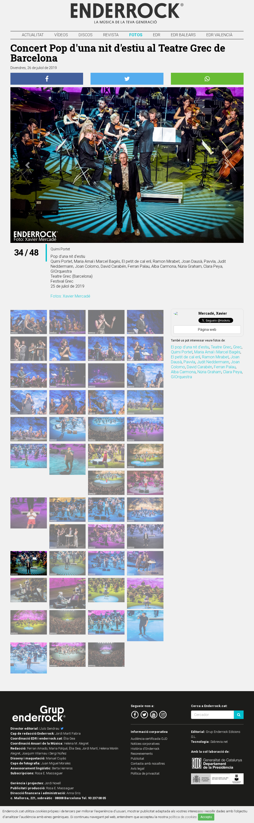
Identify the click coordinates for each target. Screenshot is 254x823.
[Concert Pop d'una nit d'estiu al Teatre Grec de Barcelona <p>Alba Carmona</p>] (145, 456)
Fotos (135, 35)
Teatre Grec (221, 347)
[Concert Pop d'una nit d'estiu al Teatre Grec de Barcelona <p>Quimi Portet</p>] (28, 563)
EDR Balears (183, 35)
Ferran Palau (225, 367)
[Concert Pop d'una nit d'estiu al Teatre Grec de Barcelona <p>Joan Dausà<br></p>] (106, 622)
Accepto (206, 817)
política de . (183, 817)
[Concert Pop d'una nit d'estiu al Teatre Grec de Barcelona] (28, 322)
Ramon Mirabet (215, 357)
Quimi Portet (181, 352)
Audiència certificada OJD (149, 739)
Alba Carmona (183, 372)
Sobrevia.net (219, 742)
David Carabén (199, 367)
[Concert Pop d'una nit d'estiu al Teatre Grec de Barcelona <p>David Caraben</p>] (145, 429)
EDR (156, 35)
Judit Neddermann (213, 362)
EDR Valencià (219, 35)
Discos (86, 35)
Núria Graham (209, 372)
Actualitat (33, 35)
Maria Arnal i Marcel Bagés (217, 352)
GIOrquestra (181, 376)
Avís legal (137, 768)
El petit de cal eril (185, 357)
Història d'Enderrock (145, 748)
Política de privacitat (145, 773)
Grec (237, 347)
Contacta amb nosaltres (148, 763)
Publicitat (137, 758)
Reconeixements (142, 753)
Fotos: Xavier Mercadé (70, 296)
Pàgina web (207, 330)
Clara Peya (232, 372)
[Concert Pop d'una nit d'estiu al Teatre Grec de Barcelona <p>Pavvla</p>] (106, 536)
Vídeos (61, 35)
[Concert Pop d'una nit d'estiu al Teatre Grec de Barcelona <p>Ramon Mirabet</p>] (145, 596)
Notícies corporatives (145, 744)
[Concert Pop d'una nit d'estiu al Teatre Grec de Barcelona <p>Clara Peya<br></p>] (67, 596)
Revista (111, 35)
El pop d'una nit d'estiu (190, 347)
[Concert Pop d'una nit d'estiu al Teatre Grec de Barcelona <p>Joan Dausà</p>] (145, 628)
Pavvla (189, 362)
